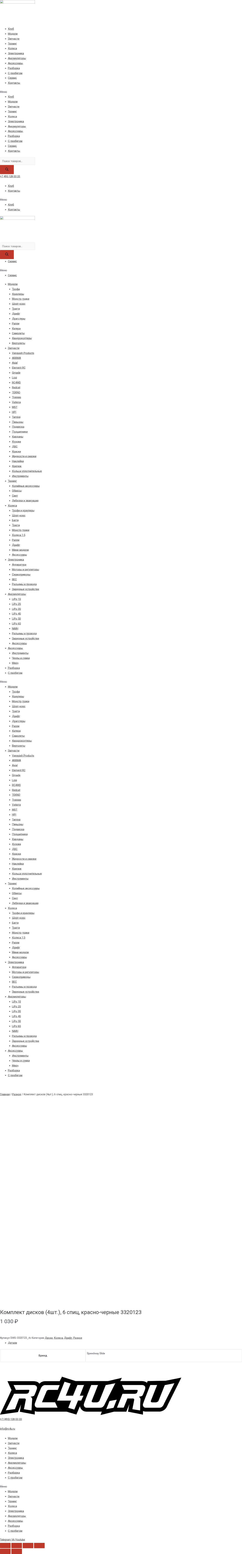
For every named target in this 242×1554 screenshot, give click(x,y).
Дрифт (16, 313)
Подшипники (20, 431)
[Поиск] (7, 169)
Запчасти (13, 38)
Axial (15, 362)
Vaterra (16, 402)
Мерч (15, 663)
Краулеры (18, 294)
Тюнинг (12, 43)
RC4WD (16, 382)
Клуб (11, 28)
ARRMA (16, 358)
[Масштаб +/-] (39, 1545)
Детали (12, 1342)
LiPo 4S (16, 613)
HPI (14, 412)
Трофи (16, 289)
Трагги (16, 308)
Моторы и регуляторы (25, 569)
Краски (16, 451)
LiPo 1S (16, 599)
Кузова (16, 441)
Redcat (16, 387)
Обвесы (17, 490)
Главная (5, 1094)
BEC (14, 579)
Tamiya (16, 417)
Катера (16, 328)
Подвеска (18, 426)
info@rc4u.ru (7, 1428)
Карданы (17, 436)
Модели (13, 33)
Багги (15, 520)
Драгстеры (18, 318)
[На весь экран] (28, 1545)
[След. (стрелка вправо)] (16, 1551)
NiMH (15, 628)
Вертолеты (18, 343)
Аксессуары (15, 63)
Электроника (16, 53)
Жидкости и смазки (24, 456)
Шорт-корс (19, 303)
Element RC (19, 367)
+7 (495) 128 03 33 (11, 1419)
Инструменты (20, 476)
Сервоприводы (21, 574)
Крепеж (16, 466)
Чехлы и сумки (21, 658)
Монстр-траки (20, 298)
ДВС (15, 446)
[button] (121, 92)
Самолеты (18, 333)
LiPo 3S (16, 609)
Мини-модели (20, 550)
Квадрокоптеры (22, 338)
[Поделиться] (16, 1545)
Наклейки (18, 461)
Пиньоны (17, 422)
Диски (49, 1337)
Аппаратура (19, 564)
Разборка (14, 68)
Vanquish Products (23, 353)
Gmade (16, 372)
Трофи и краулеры (23, 510)
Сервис (12, 78)
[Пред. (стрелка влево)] (5, 1551)
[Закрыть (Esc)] (5, 1545)
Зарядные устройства (25, 589)
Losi (14, 377)
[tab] (125, 1343)
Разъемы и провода (24, 584)
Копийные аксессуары (26, 486)
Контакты (14, 82)
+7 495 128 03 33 (10, 176)
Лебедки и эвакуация (25, 500)
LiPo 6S (16, 623)
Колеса (12, 48)
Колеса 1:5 (18, 535)
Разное (16, 1094)
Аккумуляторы (17, 58)
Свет (15, 495)
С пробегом (15, 73)
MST (14, 407)
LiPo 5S (16, 618)
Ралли (15, 323)
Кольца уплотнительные (27, 471)
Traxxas (16, 397)
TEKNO (16, 392)
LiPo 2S (16, 604)
